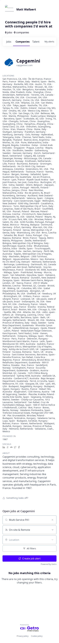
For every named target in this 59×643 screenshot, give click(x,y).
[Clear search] (52, 519)
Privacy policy (22, 636)
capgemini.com (24, 65)
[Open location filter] (52, 539)
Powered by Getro (48, 564)
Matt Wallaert (26, 9)
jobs (8, 41)
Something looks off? (17, 497)
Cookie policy (36, 636)
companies (23, 41)
